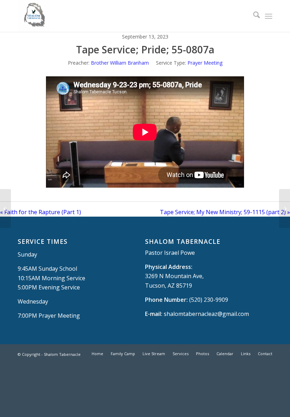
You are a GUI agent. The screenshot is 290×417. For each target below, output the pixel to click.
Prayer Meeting (204, 62)
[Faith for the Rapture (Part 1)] (5, 208)
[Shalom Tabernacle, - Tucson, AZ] (34, 16)
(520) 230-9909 (208, 300)
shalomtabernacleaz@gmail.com (206, 314)
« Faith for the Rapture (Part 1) (40, 212)
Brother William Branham (120, 62)
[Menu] (268, 15)
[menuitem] (253, 16)
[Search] (253, 16)
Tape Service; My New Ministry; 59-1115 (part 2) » (225, 212)
